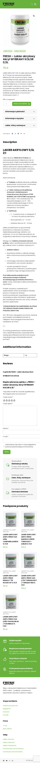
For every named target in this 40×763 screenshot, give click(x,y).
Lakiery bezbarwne (9, 745)
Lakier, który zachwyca (15, 125)
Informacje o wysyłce (14, 118)
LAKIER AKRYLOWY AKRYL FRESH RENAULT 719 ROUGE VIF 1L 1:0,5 (10, 579)
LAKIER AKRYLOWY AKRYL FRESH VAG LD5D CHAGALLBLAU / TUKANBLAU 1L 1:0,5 (11, 621)
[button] (34, 16)
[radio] (4, 400)
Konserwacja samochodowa (13, 749)
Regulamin (6, 709)
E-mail (5, 436)
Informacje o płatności (15, 111)
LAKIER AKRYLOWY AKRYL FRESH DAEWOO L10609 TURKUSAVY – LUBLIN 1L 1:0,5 (28, 539)
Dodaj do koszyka (20, 104)
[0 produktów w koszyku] (35, 4)
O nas (5, 726)
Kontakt (6, 715)
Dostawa (6, 712)
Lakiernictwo (8, 51)
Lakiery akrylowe (19, 51)
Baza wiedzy (7, 729)
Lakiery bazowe (8, 739)
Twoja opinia (8, 404)
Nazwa (6, 428)
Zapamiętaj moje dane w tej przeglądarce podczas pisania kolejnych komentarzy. (20, 446)
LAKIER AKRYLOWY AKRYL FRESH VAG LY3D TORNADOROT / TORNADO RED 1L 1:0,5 (29, 580)
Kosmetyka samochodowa (13, 752)
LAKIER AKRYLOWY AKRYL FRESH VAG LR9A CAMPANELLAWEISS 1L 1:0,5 (10, 539)
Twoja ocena (8, 397)
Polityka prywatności (10, 706)
